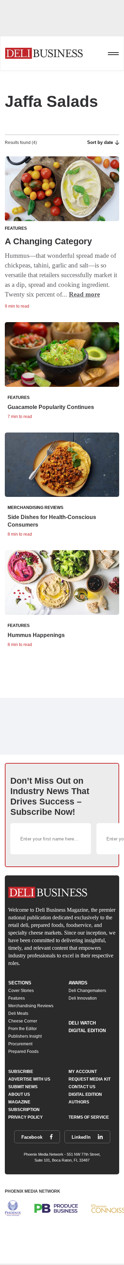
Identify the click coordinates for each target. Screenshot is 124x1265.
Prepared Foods (23, 1051)
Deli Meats (18, 1013)
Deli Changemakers (87, 990)
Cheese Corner (22, 1021)
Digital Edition (87, 1030)
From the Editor (22, 1028)
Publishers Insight (25, 1036)
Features (16, 998)
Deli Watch (82, 1023)
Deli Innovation (83, 998)
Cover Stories (21, 990)
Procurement (20, 1043)
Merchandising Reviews (30, 1005)
